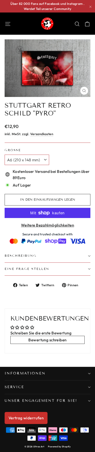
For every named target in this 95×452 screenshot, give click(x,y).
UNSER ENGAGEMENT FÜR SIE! (41, 401)
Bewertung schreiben (47, 339)
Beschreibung (21, 256)
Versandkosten (41, 134)
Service (14, 387)
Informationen (25, 373)
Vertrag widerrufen (26, 417)
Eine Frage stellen (27, 269)
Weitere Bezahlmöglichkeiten (47, 225)
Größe (13, 150)
